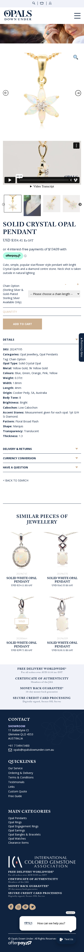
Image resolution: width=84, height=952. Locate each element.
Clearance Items (18, 842)
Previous (3, 205)
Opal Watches (17, 838)
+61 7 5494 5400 (18, 745)
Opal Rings (15, 822)
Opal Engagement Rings (23, 826)
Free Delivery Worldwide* (41, 669)
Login (50, 3)
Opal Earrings (16, 830)
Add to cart (22, 324)
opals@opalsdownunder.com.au (33, 750)
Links (11, 787)
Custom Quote (17, 791)
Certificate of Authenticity (42, 679)
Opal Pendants (48, 354)
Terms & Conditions (21, 777)
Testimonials (16, 782)
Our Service (15, 768)
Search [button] (33, 3)
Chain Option (17, 359)
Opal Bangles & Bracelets (24, 834)
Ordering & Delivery (20, 773)
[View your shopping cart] (42, 3)
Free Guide (15, 796)
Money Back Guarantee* (41, 688)
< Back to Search (15, 480)
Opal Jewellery (29, 354)
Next (80, 205)
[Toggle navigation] (77, 15)
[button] (81, 347)
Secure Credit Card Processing (42, 698)
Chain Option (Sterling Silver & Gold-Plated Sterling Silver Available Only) (13, 294)
